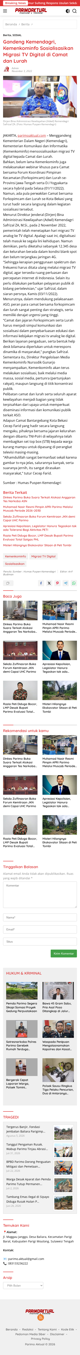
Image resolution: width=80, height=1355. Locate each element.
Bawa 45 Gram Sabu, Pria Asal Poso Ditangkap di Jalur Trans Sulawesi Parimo (58, 1007)
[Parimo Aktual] (31, 11)
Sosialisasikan (14, 564)
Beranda (12, 1329)
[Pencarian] (74, 11)
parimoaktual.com (32, 135)
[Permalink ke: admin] (6, 69)
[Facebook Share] (41, 583)
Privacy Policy (40, 1339)
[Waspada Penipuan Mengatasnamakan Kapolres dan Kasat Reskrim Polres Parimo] (58, 1029)
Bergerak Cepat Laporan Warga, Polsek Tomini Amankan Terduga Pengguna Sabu (19, 1083)
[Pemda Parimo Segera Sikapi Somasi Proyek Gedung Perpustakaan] (22, 991)
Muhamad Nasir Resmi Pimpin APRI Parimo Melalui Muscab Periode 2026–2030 (38, 508)
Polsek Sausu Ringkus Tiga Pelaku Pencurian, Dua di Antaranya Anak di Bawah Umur (57, 1089)
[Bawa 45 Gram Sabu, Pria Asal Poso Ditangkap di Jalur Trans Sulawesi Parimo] (58, 991)
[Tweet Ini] (49, 583)
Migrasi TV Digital (43, 556)
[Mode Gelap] (67, 11)
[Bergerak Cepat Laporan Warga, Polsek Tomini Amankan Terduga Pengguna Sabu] (22, 1067)
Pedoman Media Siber (30, 1334)
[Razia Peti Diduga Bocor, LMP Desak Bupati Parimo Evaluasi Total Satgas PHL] (20, 690)
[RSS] (40, 1317)
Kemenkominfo (15, 556)
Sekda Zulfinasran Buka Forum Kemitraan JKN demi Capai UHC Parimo (39, 518)
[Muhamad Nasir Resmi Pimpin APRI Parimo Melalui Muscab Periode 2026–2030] (59, 610)
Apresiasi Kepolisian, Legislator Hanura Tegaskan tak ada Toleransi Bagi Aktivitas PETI (40, 528)
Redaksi (27, 1329)
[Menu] (6, 10)
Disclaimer (57, 1334)
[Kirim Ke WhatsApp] (74, 583)
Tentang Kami (47, 1329)
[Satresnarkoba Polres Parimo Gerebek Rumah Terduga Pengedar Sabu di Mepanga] (22, 1029)
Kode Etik (67, 1329)
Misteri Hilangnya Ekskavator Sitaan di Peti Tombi (37, 545)
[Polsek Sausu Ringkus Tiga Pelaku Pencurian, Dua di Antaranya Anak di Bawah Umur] (58, 1070)
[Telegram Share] (66, 583)
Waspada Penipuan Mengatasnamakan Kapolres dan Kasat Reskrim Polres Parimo (58, 1045)
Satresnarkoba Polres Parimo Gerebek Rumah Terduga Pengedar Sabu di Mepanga (21, 1045)
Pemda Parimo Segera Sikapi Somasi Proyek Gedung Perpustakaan (21, 1007)
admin (15, 68)
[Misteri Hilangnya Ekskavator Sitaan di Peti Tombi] (59, 690)
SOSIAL (17, 35)
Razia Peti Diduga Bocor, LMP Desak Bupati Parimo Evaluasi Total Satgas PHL (38, 537)
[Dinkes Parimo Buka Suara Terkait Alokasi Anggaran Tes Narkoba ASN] (20, 610)
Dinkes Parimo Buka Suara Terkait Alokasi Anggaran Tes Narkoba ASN (39, 499)
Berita (7, 35)
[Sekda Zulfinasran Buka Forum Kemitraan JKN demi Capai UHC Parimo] (20, 650)
